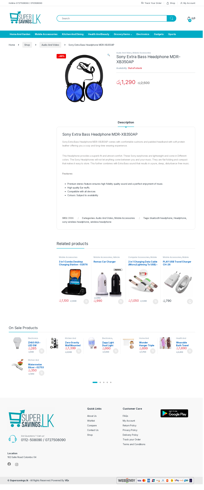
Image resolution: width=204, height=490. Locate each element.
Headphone (180, 218)
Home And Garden (20, 34)
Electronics (142, 34)
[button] (95, 382)
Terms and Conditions (134, 444)
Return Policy (129, 425)
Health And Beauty (98, 34)
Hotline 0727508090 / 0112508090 (25, 3)
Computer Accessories (138, 257)
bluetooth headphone (161, 218)
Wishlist (91, 420)
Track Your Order (153, 3)
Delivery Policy (130, 434)
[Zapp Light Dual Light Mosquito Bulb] (93, 343)
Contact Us (92, 430)
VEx (67, 480)
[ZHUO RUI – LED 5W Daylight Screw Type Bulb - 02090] (18, 343)
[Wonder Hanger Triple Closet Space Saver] (130, 343)
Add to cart (86, 301)
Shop (172, 3)
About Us (92, 416)
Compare (92, 425)
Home (12, 44)
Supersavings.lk (19, 480)
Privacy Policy (130, 430)
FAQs (125, 416)
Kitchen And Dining (72, 34)
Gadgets (159, 34)
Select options (189, 301)
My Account (189, 3)
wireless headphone (100, 221)
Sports (172, 34)
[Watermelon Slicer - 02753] (18, 365)
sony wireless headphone (75, 221)
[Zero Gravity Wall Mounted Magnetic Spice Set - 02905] (55, 343)
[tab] (126, 124)
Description (126, 122)
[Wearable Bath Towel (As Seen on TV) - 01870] (167, 343)
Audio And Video (50, 44)
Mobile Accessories (46, 34)
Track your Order (132, 439)
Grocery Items (122, 34)
